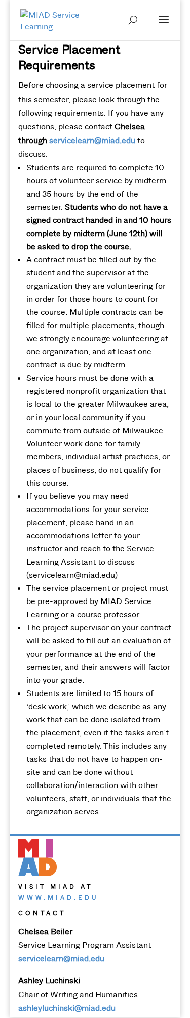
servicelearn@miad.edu (92, 140)
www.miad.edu (58, 898)
